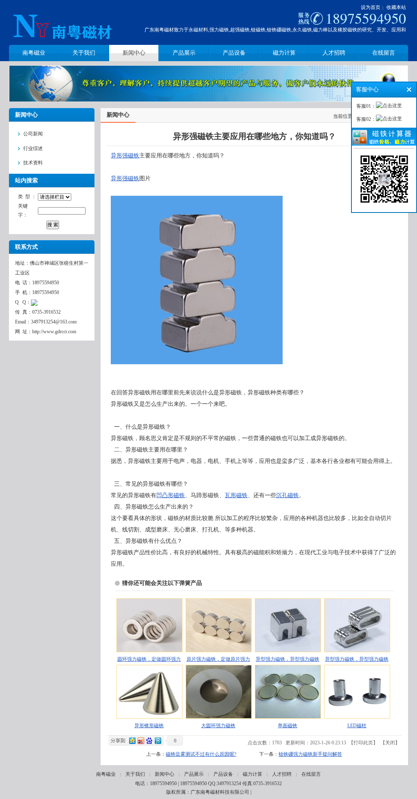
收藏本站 (396, 7)
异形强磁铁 (125, 156)
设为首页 (370, 7)
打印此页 (363, 743)
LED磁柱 (357, 725)
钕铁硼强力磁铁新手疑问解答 (310, 754)
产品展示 (194, 774)
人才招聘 (282, 774)
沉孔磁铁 (287, 495)
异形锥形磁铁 (149, 725)
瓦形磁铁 (236, 495)
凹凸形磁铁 (170, 495)
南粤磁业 (106, 774)
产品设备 (223, 774)
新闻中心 (164, 774)
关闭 (390, 743)
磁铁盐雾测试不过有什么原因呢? (201, 754)
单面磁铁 (287, 725)
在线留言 (311, 774)
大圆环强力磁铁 (218, 725)
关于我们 (135, 774)
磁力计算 (252, 774)
